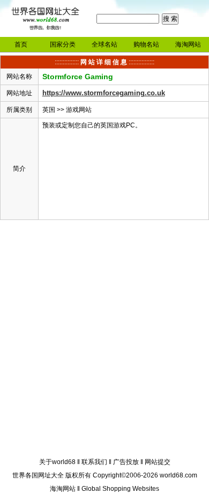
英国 (48, 109)
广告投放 (126, 462)
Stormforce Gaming (77, 76)
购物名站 (146, 44)
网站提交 (157, 462)
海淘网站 (188, 44)
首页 (20, 44)
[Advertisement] (104, 340)
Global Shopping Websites (120, 488)
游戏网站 (79, 109)
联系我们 (94, 462)
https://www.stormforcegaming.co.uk (103, 93)
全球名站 (104, 44)
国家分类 (63, 44)
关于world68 (57, 462)
